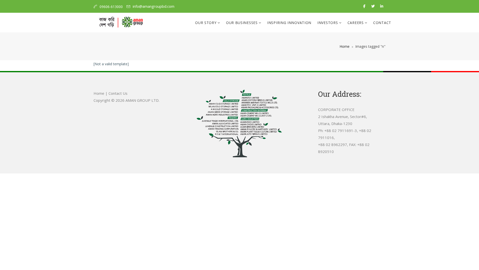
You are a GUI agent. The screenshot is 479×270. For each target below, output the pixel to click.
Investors (328, 22)
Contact (382, 22)
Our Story (206, 22)
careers (356, 22)
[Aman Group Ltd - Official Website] (121, 23)
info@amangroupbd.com (153, 6)
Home (345, 46)
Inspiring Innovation (289, 22)
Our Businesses (242, 22)
